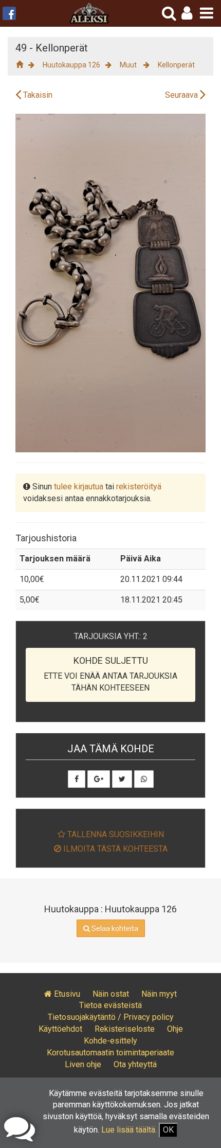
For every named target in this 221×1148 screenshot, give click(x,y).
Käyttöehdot (60, 1029)
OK (168, 1130)
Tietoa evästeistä (110, 1005)
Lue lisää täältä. (129, 1130)
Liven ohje (83, 1064)
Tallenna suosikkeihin (114, 834)
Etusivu (66, 994)
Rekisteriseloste (125, 1029)
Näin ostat (111, 994)
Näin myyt (159, 994)
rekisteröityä (138, 486)
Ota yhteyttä (135, 1064)
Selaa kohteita (114, 928)
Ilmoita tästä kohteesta (114, 849)
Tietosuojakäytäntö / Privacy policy (111, 1017)
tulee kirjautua (78, 486)
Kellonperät (176, 65)
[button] (186, 13)
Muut (129, 65)
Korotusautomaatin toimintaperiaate (110, 1052)
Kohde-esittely (110, 1041)
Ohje (175, 1029)
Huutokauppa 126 (71, 65)
